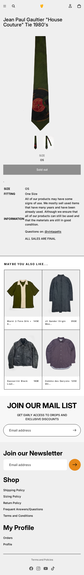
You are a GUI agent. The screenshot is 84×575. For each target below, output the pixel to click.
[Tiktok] (52, 568)
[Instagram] (38, 568)
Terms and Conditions (18, 515)
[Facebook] (31, 568)
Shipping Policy (14, 490)
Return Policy (12, 503)
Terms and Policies (42, 559)
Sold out (42, 169)
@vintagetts (53, 231)
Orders (8, 537)
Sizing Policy (12, 496)
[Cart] (79, 6)
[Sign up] (74, 430)
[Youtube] (45, 568)
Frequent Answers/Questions (23, 509)
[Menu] (4, 6)
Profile (7, 544)
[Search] (13, 6)
